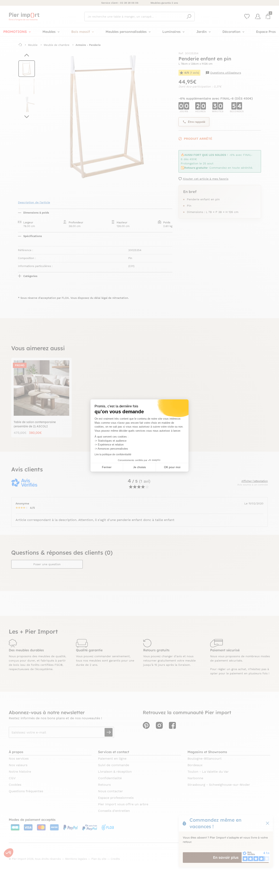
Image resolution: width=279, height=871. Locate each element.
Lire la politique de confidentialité (113, 454)
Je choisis (139, 467)
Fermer (107, 467)
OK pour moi (172, 467)
